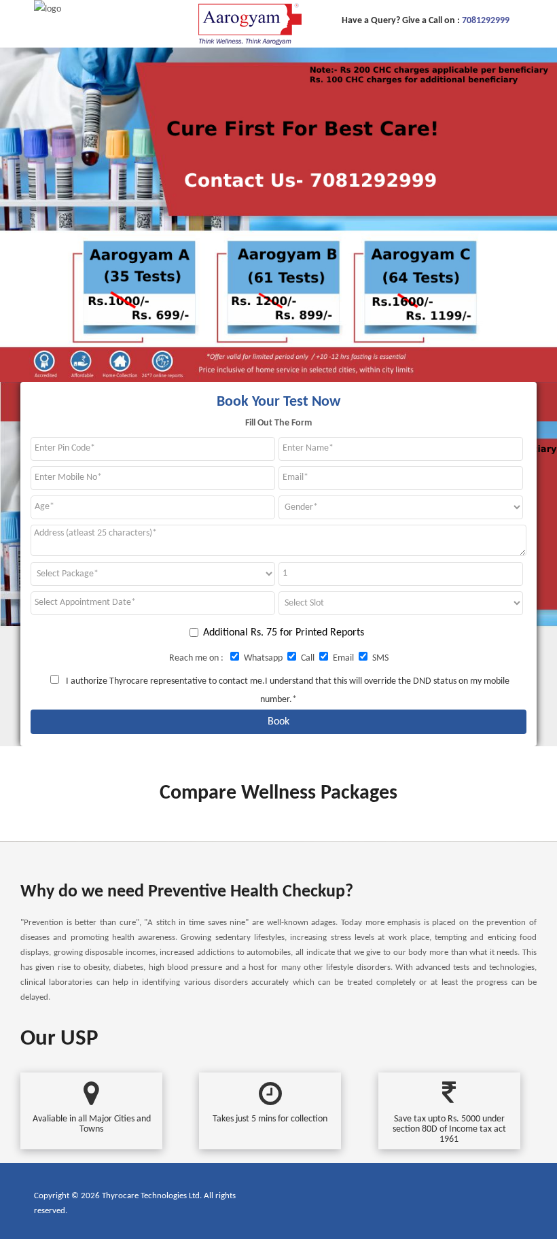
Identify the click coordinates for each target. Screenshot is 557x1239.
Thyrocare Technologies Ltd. (152, 1195)
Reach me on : (197, 658)
